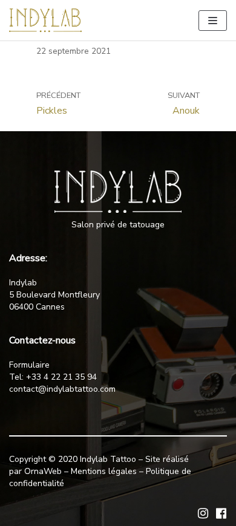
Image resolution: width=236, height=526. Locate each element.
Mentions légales (104, 471)
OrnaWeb (43, 471)
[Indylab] (45, 20)
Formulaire (29, 365)
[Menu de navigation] (212, 20)
